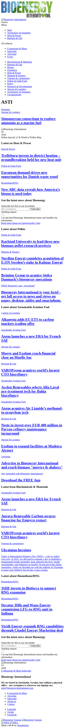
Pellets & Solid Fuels (17, 81)
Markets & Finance (16, 75)
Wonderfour (23, 725)
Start (9, 30)
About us (11, 701)
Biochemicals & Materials (19, 62)
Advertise (11, 54)
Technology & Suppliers (19, 33)
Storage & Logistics (16, 89)
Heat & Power (14, 35)
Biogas (10, 67)
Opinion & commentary (18, 78)
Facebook (12, 714)
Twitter (10, 712)
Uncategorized (14, 94)
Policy (10, 83)
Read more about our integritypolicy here (20, 223)
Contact (11, 704)
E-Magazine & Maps (11, 671)
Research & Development (19, 86)
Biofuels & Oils (14, 38)
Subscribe (12, 51)
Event (10, 56)
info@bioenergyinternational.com (17, 688)
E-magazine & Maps (17, 48)
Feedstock (12, 70)
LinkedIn (11, 709)
